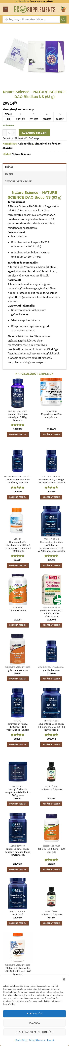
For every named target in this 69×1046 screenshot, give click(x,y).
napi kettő (17, 914)
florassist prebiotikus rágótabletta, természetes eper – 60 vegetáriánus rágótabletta (51, 546)
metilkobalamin (51, 670)
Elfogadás (34, 1013)
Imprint (50, 1040)
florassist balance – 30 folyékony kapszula (17, 481)
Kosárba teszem (34, 132)
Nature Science (21, 154)
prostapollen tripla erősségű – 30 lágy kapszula (17, 417)
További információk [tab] (18, 181)
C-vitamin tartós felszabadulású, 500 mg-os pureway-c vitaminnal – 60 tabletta (18, 546)
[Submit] (63, 19)
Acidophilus (25, 143)
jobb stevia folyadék (51, 789)
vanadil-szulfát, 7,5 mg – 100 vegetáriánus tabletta (51, 481)
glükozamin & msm (18, 670)
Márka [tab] (9, 174)
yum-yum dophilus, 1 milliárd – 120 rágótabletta (51, 613)
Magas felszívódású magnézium (51, 416)
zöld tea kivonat (17, 610)
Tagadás (34, 1022)
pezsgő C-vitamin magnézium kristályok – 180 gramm (17, 792)
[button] (64, 979)
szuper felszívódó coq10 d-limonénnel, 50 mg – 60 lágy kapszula (51, 726)
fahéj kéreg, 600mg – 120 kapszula (51, 850)
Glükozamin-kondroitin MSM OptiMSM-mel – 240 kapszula (18, 971)
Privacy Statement (37, 1040)
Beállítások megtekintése (34, 1032)
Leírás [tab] (9, 167)
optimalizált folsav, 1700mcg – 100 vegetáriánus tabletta (18, 726)
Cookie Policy (21, 1040)
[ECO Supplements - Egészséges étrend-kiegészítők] (35, 9)
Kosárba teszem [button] (17, 434)
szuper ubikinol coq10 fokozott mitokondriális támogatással (17, 852)
